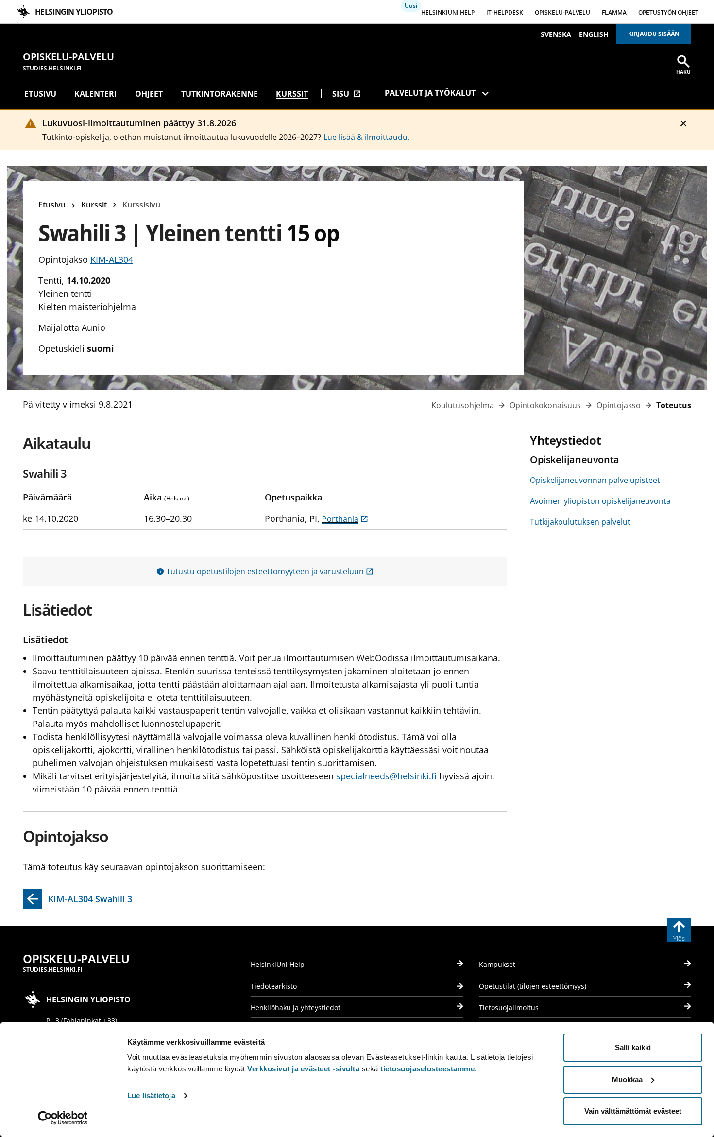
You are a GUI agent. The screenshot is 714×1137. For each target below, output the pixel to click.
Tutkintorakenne (219, 93)
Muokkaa (627, 1079)
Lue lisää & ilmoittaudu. (366, 137)
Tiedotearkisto (274, 986)
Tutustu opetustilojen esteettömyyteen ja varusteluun (270, 571)
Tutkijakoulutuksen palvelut (580, 522)
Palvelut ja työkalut (430, 92)
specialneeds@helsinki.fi (386, 776)
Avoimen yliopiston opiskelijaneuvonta (600, 501)
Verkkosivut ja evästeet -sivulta (303, 1069)
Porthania (345, 519)
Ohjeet (149, 93)
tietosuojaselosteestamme (427, 1069)
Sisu (346, 93)
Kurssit (292, 93)
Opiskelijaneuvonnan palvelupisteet (595, 480)
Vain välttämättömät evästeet (632, 1111)
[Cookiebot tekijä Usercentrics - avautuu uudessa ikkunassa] (62, 1118)
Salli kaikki (633, 1047)
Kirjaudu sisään (654, 34)
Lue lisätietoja (151, 1095)
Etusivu (40, 93)
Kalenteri (95, 93)
